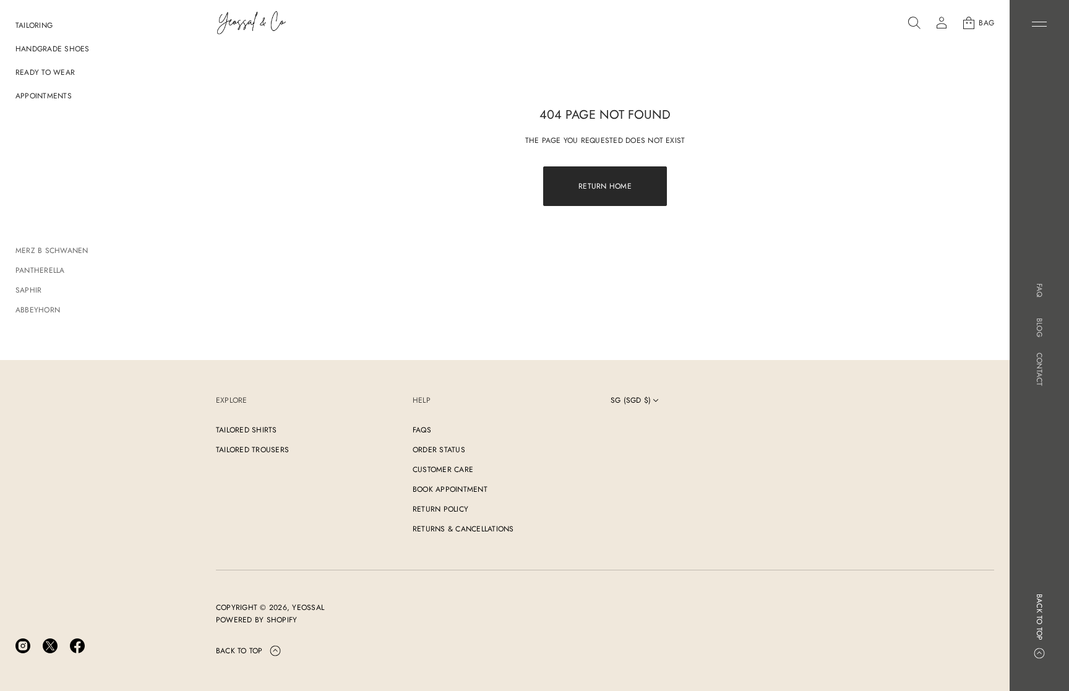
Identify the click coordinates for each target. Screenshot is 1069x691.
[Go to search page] (914, 22)
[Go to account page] (941, 22)
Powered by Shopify (256, 619)
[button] (914, 22)
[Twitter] (50, 645)
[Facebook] (77, 645)
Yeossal (308, 607)
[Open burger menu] (1039, 24)
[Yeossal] (251, 23)
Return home (605, 186)
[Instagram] (22, 645)
